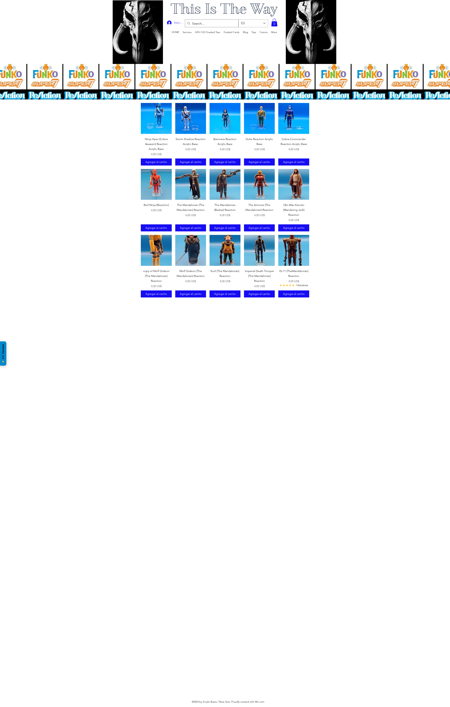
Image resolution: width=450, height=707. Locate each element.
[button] (274, 22)
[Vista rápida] (156, 118)
